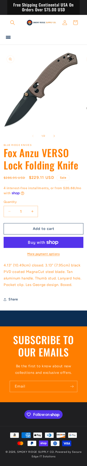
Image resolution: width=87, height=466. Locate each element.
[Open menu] (8, 37)
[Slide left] (33, 136)
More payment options (43, 254)
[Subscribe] (71, 386)
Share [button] (13, 299)
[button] (12, 22)
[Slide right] (54, 136)
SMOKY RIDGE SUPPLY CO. (36, 451)
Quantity (10, 202)
